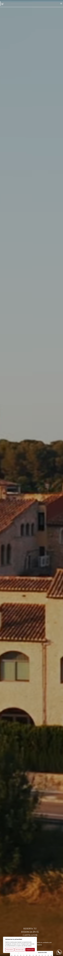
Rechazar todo (20, 949)
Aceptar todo (30, 949)
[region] (20, 945)
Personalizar (9, 949)
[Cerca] (34, 938)
